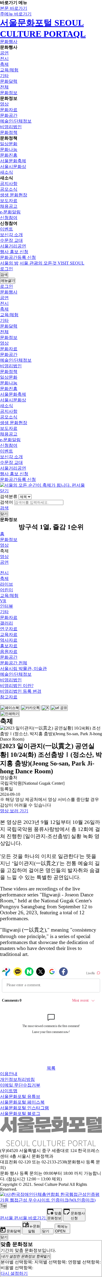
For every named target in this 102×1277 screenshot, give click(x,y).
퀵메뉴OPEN (61, 1229)
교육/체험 (9, 70)
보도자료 (8, 200)
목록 (51, 1068)
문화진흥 (8, 155)
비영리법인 (11, 126)
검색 (4, 508)
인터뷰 (6, 606)
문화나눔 (8, 149)
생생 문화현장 (13, 195)
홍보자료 (8, 646)
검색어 (6, 502)
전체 (4, 87)
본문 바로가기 (13, 8)
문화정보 (8, 92)
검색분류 (8, 496)
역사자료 (8, 640)
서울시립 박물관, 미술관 (23, 668)
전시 (4, 58)
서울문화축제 (13, 161)
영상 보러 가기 (14, 811)
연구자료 (8, 628)
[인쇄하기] (10, 714)
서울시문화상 (13, 166)
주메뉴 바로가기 (16, 14)
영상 (4, 104)
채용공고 (8, 206)
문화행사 (8, 41)
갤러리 (6, 623)
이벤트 (6, 229)
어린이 (6, 590)
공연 (4, 53)
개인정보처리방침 (17, 1079)
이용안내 (8, 1073)
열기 (25, 1256)
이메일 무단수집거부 (20, 1085)
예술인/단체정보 (16, 121)
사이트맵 (8, 1090)
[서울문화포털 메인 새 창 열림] (51, 1144)
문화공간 (8, 115)
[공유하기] (0, 703)
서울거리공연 (13, 246)
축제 (4, 64)
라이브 (6, 584)
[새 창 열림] (51, 1200)
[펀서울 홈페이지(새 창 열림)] (42, 485)
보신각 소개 (11, 234)
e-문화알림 (10, 212)
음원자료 (8, 651)
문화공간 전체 (13, 663)
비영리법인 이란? (16, 685)
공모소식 (8, 189)
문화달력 (8, 81)
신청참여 (8, 217)
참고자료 (8, 697)
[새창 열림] (10, 708)
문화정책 (8, 132)
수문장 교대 (11, 240)
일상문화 (8, 143)
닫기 (4, 491)
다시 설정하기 (14, 1273)
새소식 (6, 172)
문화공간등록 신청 (18, 257)
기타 (4, 75)
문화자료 (8, 109)
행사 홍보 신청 (14, 251)
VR (3, 601)
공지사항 (8, 183)
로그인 (6, 268)
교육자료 (8, 634)
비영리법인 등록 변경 (20, 691)
